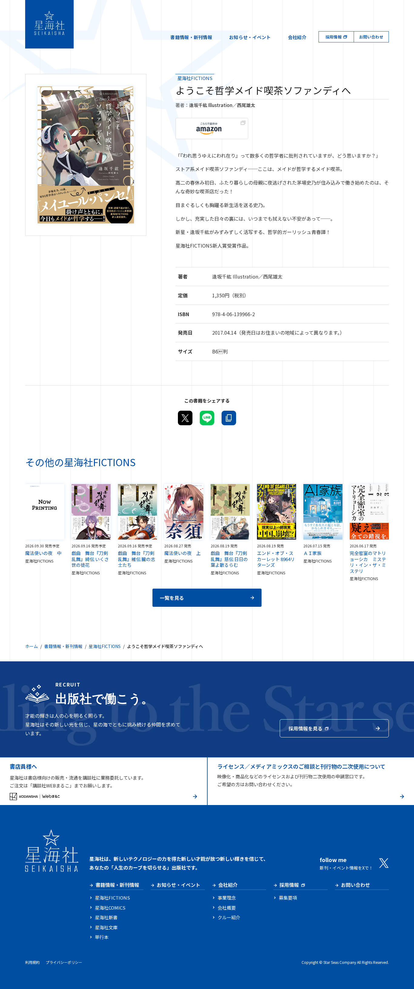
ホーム (31, 646)
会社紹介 (297, 37)
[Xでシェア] (185, 418)
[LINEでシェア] (207, 418)
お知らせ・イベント (250, 37)
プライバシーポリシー (64, 962)
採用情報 (334, 37)
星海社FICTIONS (194, 78)
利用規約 (32, 962)
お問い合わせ (371, 37)
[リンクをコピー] (229, 418)
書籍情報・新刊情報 (191, 37)
